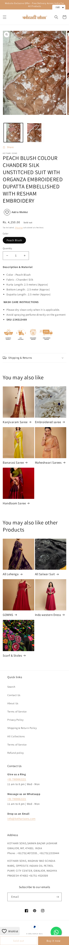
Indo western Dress (48, 615)
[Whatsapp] (56, 932)
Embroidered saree (48, 422)
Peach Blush (14, 240)
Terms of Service (17, 711)
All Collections (16, 736)
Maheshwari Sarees (48, 463)
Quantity (7, 248)
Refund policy (15, 752)
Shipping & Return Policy (22, 728)
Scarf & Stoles (12, 655)
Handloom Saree (14, 503)
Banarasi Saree (13, 463)
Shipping (19, 227)
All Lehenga (11, 574)
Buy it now (54, 940)
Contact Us (13, 695)
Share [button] (10, 147)
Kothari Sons (38, 934)
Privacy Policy (15, 719)
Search (11, 686)
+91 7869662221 (16, 779)
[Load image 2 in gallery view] (34, 132)
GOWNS (8, 615)
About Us (12, 703)
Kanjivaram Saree (15, 422)
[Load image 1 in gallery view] (13, 132)
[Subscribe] (57, 897)
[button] (5, 17)
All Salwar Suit (45, 574)
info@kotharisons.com (21, 818)
